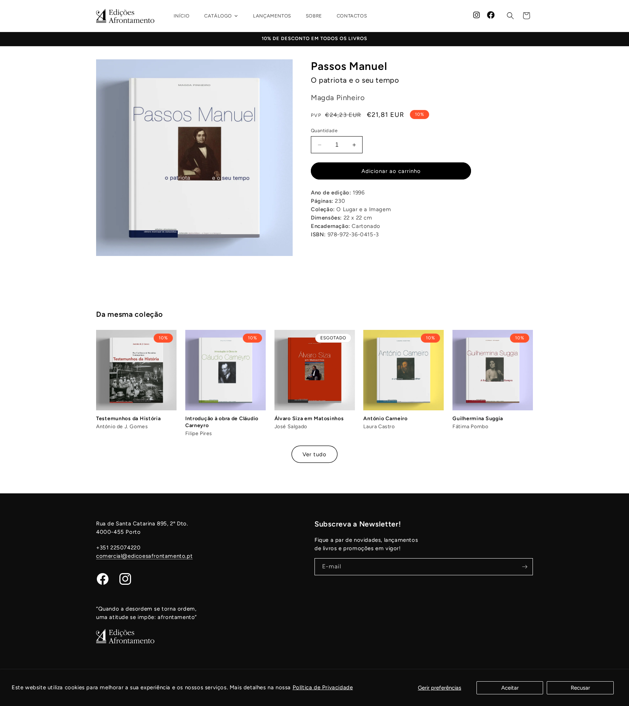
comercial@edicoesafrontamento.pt (144, 556)
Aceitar (510, 688)
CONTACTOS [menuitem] (352, 16)
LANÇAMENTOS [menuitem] (272, 16)
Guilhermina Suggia (477, 418)
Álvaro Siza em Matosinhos (309, 418)
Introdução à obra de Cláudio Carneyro (221, 422)
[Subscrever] (525, 566)
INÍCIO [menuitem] (182, 16)
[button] (510, 16)
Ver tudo (314, 454)
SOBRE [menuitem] (314, 16)
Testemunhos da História (128, 418)
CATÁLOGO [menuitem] (218, 16)
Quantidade (324, 130)
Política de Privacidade (323, 687)
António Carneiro (385, 418)
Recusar (580, 688)
